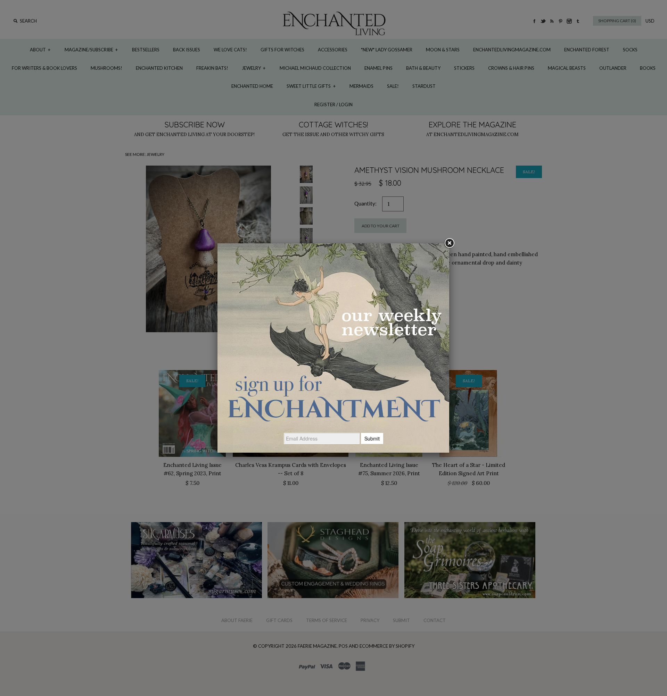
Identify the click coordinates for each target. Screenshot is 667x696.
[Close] (449, 243)
